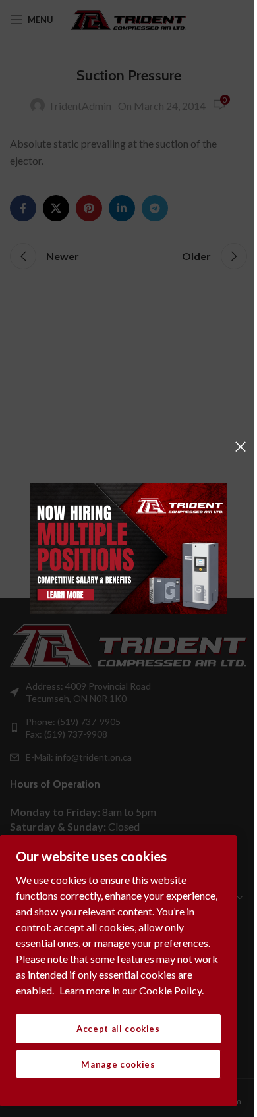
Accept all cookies (118, 1028)
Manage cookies (118, 1064)
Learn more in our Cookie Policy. (131, 990)
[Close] (240, 446)
